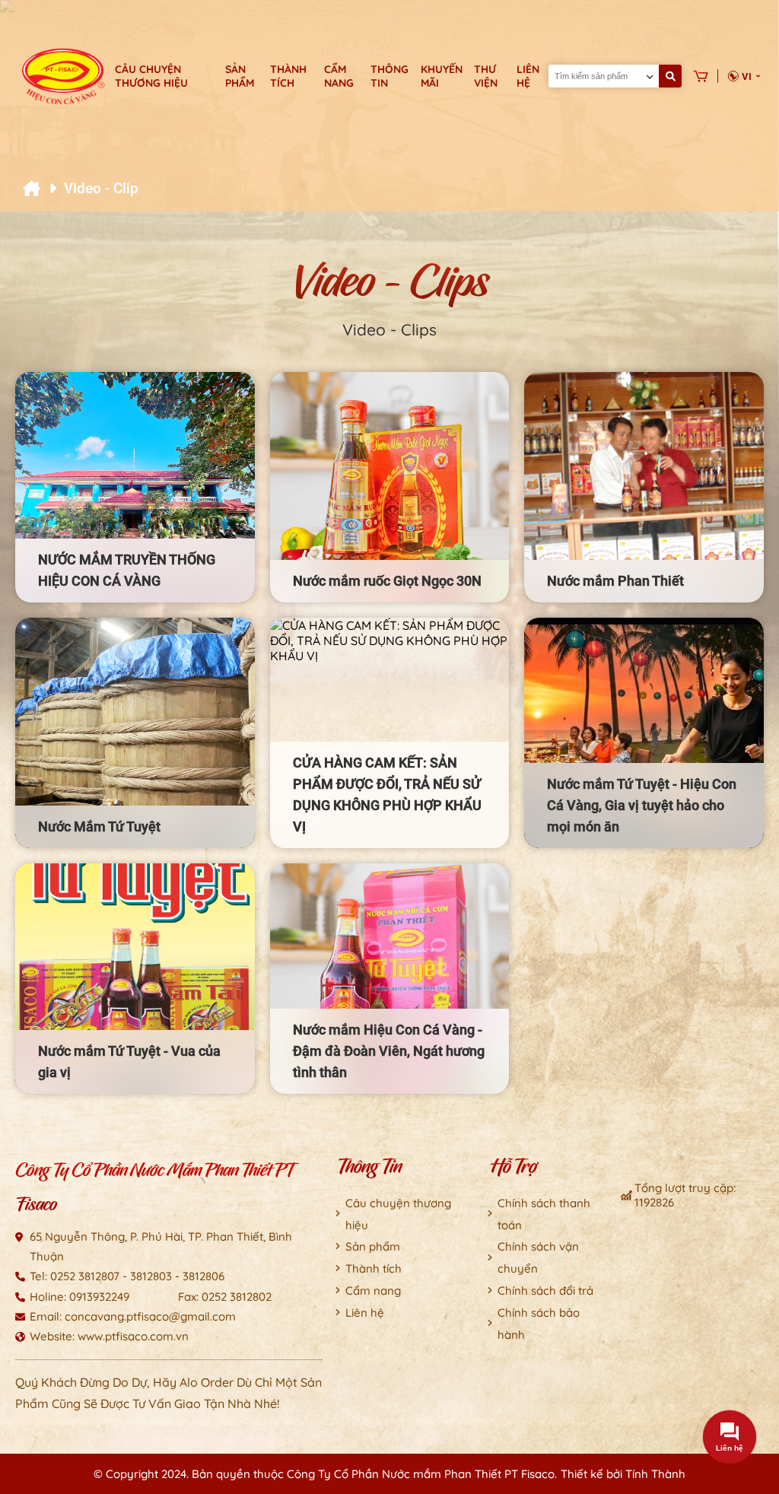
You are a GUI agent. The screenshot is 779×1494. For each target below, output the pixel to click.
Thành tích (288, 76)
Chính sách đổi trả (545, 1290)
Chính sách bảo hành (539, 1323)
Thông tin (389, 76)
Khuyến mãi (442, 76)
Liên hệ (528, 76)
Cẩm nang (339, 76)
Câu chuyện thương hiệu (151, 76)
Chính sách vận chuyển (538, 1257)
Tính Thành (655, 1474)
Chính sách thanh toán (544, 1214)
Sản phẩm (239, 76)
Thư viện (486, 76)
